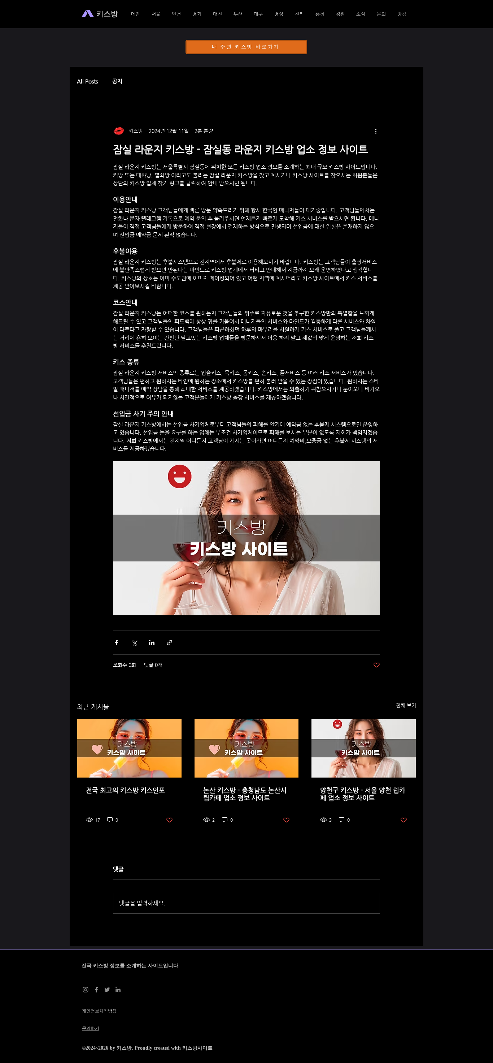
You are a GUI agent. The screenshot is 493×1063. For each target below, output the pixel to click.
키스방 (124, 1048)
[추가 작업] (375, 130)
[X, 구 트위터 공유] (134, 642)
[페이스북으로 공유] (116, 642)
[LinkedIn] (118, 989)
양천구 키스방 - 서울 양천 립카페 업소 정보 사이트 (362, 793)
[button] (279, 14)
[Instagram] (85, 989)
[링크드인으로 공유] (151, 642)
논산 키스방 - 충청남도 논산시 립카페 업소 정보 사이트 (245, 793)
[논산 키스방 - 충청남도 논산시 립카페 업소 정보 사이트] (247, 748)
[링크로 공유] (169, 642)
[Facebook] (96, 989)
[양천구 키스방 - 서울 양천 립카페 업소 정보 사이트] (363, 748)
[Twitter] (107, 989)
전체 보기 (406, 705)
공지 (117, 81)
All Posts (87, 81)
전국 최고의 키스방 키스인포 (125, 790)
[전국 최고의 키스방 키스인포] (129, 748)
